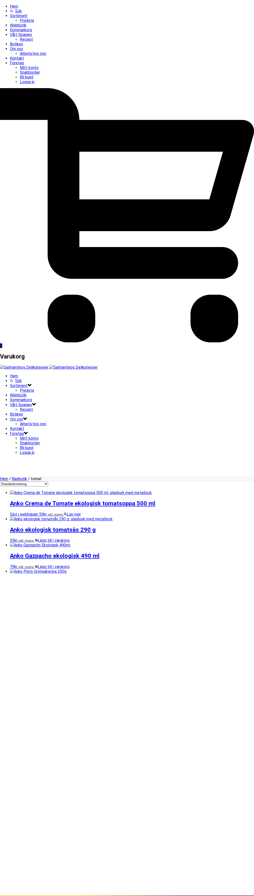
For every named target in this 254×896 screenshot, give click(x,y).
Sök (18, 11)
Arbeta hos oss (33, 53)
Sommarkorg (21, 30)
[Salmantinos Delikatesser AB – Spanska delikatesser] (49, 367)
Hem (14, 6)
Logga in (27, 81)
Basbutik (19, 478)
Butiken (16, 44)
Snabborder (30, 72)
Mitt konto (29, 67)
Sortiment (19, 15)
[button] (52, 540)
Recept (26, 39)
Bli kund (26, 77)
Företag (17, 63)
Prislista (27, 20)
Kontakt (17, 58)
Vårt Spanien (21, 34)
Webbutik (18, 25)
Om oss (16, 48)
